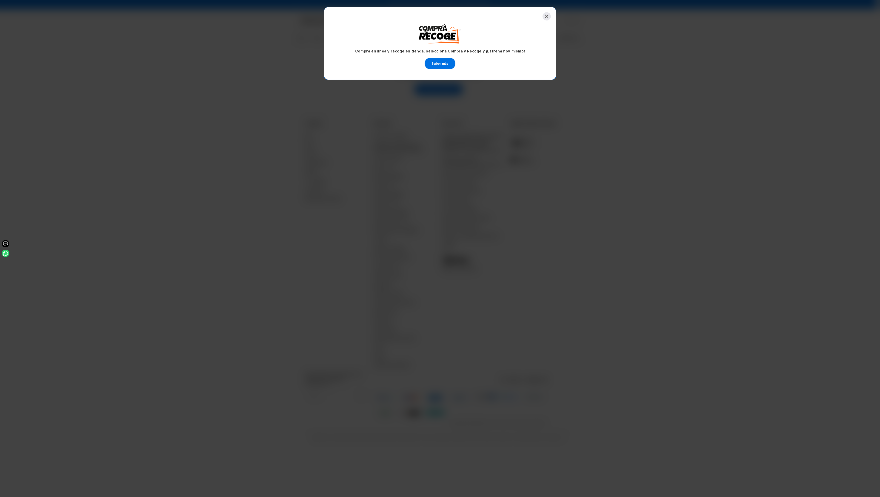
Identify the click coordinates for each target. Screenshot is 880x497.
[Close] (547, 16)
